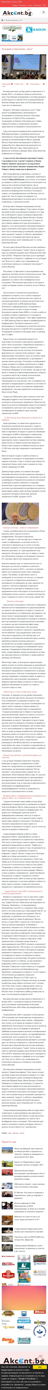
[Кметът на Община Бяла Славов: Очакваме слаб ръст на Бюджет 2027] (7, 1164)
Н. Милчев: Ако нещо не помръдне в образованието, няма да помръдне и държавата (29, 1195)
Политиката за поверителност (15, 1387)
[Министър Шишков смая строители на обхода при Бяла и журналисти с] (7, 1150)
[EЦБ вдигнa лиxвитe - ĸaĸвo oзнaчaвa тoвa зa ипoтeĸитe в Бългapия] (7, 1186)
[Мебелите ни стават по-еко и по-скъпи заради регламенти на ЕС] (7, 1220)
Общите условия (39, 1384)
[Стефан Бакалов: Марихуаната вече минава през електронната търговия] (7, 1230)
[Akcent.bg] (17, 12)
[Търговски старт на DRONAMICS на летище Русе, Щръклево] (7, 1239)
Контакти (37, 5)
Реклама (23, 5)
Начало (15, 5)
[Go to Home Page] (2, 20)
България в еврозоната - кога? (14, 20)
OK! (40, 1367)
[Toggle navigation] (44, 12)
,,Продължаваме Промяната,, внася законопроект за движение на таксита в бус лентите (29, 1248)
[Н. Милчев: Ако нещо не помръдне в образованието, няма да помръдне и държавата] (7, 1194)
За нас (30, 5)
